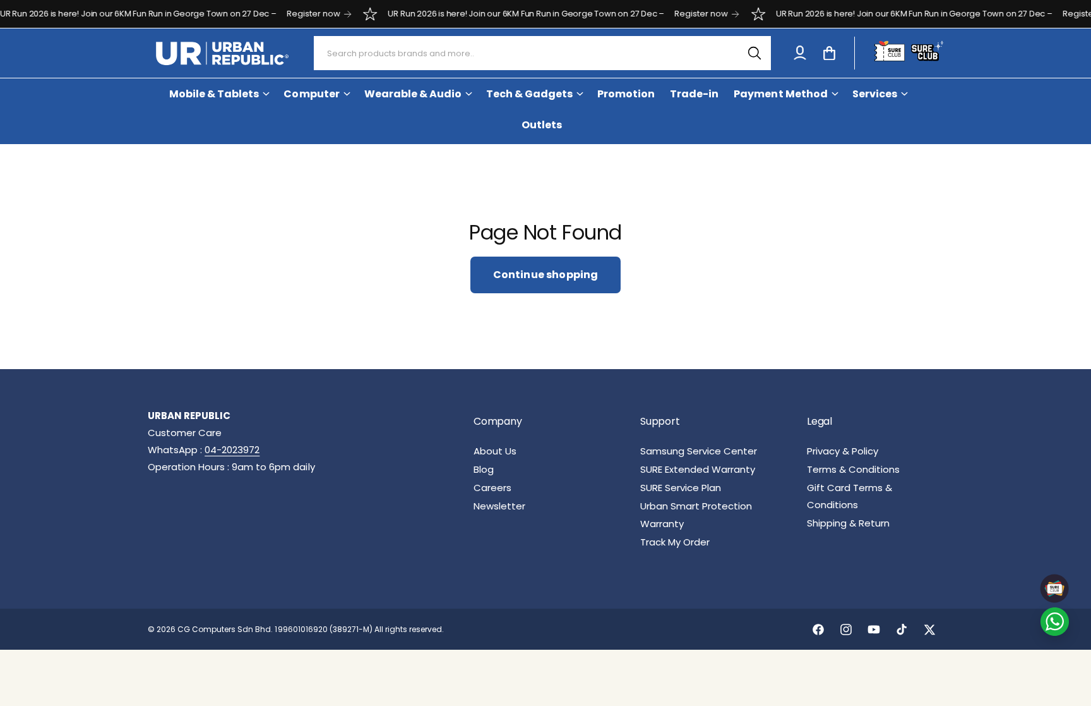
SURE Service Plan (680, 487)
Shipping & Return (848, 523)
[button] (829, 53)
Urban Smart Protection (696, 506)
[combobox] (542, 53)
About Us (495, 451)
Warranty (662, 523)
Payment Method (780, 94)
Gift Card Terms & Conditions (849, 496)
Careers (492, 487)
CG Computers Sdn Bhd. (226, 629)
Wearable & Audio (413, 94)
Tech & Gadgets (529, 94)
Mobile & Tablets (214, 94)
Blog (484, 469)
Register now (300, 14)
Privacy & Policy (842, 451)
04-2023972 (232, 449)
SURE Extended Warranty (697, 469)
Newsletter (499, 506)
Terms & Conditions (853, 469)
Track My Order (675, 542)
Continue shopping (546, 274)
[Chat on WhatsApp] (1054, 621)
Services (874, 94)
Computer (311, 94)
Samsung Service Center (698, 451)
